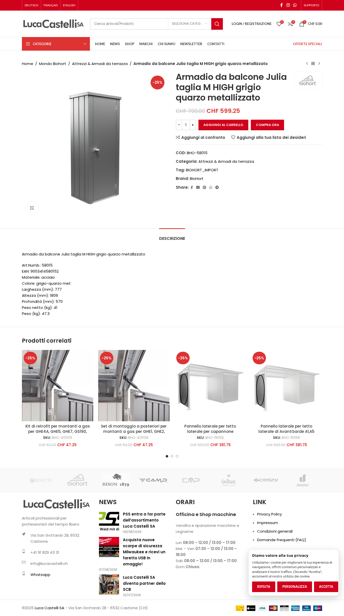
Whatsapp (40, 574)
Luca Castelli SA (49, 607)
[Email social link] (198, 187)
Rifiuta (263, 586)
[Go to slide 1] (167, 456)
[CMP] (191, 480)
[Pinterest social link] (204, 187)
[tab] (172, 236)
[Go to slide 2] (172, 456)
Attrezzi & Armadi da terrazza (100, 63)
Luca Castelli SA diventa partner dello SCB (144, 583)
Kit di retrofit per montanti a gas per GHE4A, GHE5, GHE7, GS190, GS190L (57, 431)
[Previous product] (307, 64)
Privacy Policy (269, 514)
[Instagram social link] (288, 5)
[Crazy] (266, 480)
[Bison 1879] (115, 480)
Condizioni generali (275, 531)
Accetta (326, 586)
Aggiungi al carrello (223, 124)
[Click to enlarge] (32, 208)
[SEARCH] (217, 24)
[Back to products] (313, 64)
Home (27, 63)
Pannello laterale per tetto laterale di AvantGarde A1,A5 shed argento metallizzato (286, 431)
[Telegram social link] (217, 187)
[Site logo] (53, 23)
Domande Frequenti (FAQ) (281, 539)
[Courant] (228, 480)
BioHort (196, 178)
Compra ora (267, 124)
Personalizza (294, 586)
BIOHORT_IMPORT (202, 170)
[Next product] (319, 64)
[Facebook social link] (282, 5)
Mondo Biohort (52, 63)
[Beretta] (40, 480)
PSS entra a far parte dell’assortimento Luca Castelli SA (144, 520)
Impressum (267, 522)
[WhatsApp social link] (295, 5)
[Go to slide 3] (177, 456)
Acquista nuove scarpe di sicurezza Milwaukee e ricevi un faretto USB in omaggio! (144, 552)
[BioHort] (78, 480)
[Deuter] (303, 480)
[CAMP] (153, 480)
